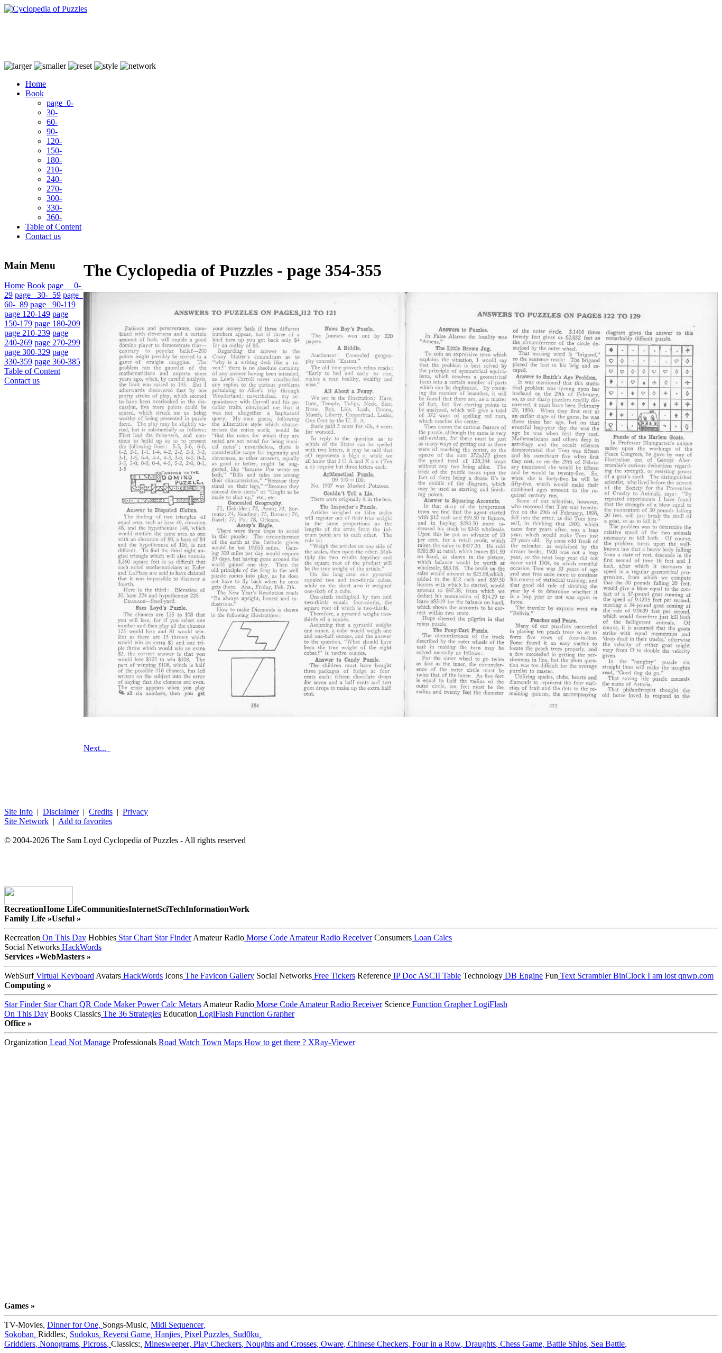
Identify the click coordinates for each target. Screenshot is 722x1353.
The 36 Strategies (131, 1013)
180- (54, 160)
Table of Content (53, 226)
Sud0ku (248, 1334)
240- (54, 179)
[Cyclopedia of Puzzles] (45, 8)
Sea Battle (609, 1343)
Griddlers (22, 1343)
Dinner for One (75, 1324)
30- (52, 112)
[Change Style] (106, 66)
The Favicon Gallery (218, 975)
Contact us (43, 236)
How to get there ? (274, 1042)
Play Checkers (219, 1343)
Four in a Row (438, 1343)
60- (52, 121)
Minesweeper (168, 1343)
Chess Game (523, 1343)
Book (34, 93)
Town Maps (221, 1042)
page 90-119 (53, 304)
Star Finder (171, 937)
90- (52, 131)
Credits (101, 811)
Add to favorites (85, 821)
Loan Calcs (432, 937)
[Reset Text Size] (80, 66)
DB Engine (523, 975)
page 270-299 (57, 342)
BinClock (628, 975)
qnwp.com (695, 975)
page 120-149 (27, 313)
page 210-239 (27, 332)
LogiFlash (489, 1004)
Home (35, 83)
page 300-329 (27, 352)
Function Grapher (440, 1004)
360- (54, 217)
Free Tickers (333, 975)
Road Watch (178, 1042)
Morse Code (266, 937)
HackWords (80, 947)
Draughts (482, 1343)
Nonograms (61, 1343)
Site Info (18, 811)
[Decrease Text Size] (50, 66)
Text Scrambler (584, 975)
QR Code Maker (106, 1004)
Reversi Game (129, 1334)
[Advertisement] (196, 37)
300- (54, 198)
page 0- (60, 102)
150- (54, 150)
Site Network (26, 821)
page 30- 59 (38, 294)
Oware (334, 1343)
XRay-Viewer (330, 1042)
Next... (97, 748)
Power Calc (156, 1004)
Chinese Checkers (380, 1343)
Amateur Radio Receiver (330, 937)
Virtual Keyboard (64, 975)
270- (54, 188)
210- (54, 169)
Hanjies (169, 1334)
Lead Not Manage (79, 1042)
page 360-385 (57, 361)
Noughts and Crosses (283, 1343)
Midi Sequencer (178, 1324)
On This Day (63, 937)
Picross (97, 1343)
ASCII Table (438, 975)
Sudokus (86, 1334)
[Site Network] (138, 66)
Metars (189, 1004)
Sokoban (21, 1334)
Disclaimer (61, 811)
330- (54, 207)
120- (54, 140)
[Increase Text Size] (18, 66)
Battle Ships (569, 1343)
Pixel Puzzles (208, 1334)
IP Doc (403, 975)
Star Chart (134, 937)
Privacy (135, 811)
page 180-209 (57, 323)
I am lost (660, 975)
